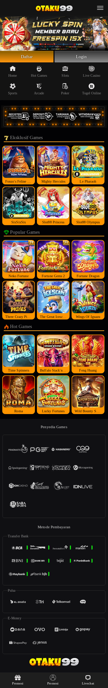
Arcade (39, 93)
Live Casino (91, 75)
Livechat (88, 683)
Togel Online (91, 93)
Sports (12, 93)
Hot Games (39, 75)
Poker (65, 93)
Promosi (17, 683)
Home (12, 75)
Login (81, 56)
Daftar (27, 56)
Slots (65, 75)
